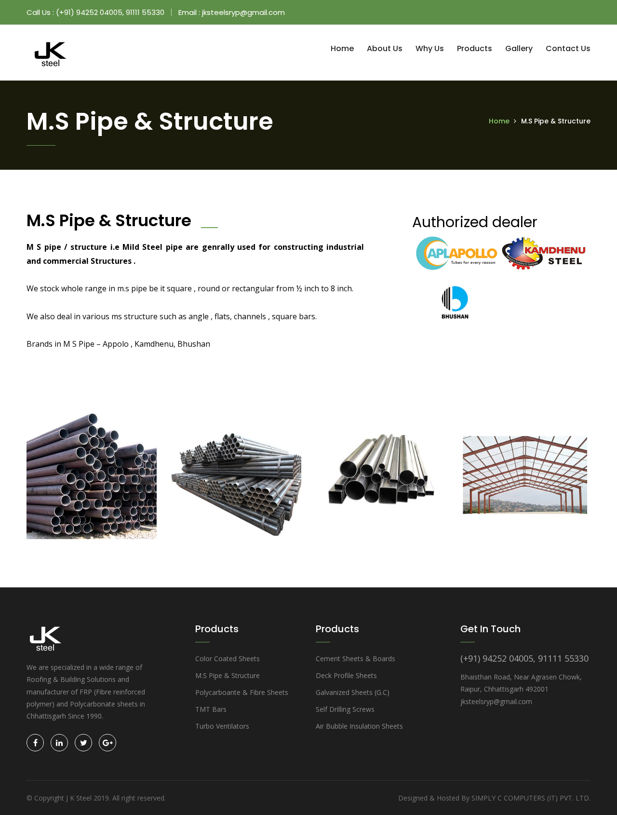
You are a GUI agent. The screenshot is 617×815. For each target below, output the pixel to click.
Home (342, 48)
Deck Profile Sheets (346, 675)
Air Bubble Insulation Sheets (359, 726)
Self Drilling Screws (345, 709)
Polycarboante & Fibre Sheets (241, 692)
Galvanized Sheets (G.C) (352, 692)
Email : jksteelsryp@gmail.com (231, 12)
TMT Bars (211, 709)
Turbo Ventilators (222, 726)
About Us (384, 48)
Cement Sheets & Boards (355, 658)
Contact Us (568, 48)
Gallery (519, 48)
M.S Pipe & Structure (227, 675)
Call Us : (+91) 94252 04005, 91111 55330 (95, 12)
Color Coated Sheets (227, 658)
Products (474, 48)
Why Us (430, 48)
